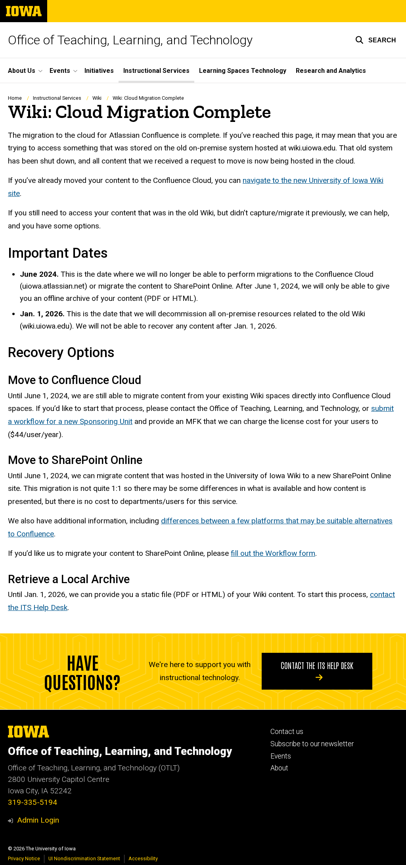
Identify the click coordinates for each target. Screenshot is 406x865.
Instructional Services (156, 70)
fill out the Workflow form (273, 553)
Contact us (286, 732)
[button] (375, 40)
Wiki (97, 98)
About (279, 768)
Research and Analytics (331, 70)
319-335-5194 (32, 802)
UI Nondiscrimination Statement (84, 858)
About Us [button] (21, 70)
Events (280, 756)
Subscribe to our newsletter (312, 744)
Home (15, 98)
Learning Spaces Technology (242, 70)
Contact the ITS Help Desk (317, 665)
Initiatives (99, 70)
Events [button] (60, 70)
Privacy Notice (24, 858)
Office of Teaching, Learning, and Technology (130, 40)
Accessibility (143, 858)
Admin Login (38, 820)
